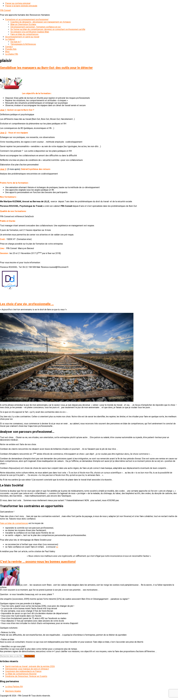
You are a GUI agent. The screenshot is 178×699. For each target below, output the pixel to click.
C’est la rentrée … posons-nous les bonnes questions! (38, 561)
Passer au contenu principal (17, 3)
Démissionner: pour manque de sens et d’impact (27, 669)
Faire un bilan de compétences (14, 523)
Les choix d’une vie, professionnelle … (27, 304)
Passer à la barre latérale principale (21, 6)
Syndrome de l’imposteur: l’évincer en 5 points (26, 676)
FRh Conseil (5, 10)
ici (57, 547)
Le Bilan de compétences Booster (21, 674)
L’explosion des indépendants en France (23, 671)
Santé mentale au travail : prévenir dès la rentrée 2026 (30, 666)
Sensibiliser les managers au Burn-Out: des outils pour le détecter (46, 68)
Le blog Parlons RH (14, 686)
